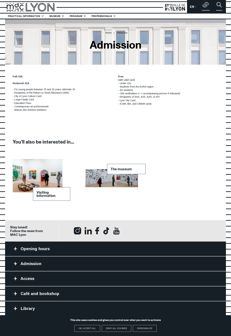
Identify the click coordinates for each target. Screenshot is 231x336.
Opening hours (34, 248)
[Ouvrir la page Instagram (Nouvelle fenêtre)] (77, 230)
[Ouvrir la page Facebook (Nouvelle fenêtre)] (97, 230)
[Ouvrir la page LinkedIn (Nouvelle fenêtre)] (88, 230)
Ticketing (206, 10)
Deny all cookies (116, 328)
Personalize (144, 328)
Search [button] (219, 10)
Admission (30, 263)
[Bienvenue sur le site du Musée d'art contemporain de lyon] (32, 7)
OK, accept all (87, 328)
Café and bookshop (39, 293)
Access (26, 278)
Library (27, 308)
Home (109, 32)
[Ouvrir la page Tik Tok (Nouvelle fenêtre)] (106, 230)
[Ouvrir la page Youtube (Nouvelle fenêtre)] (116, 230)
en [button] (194, 8)
